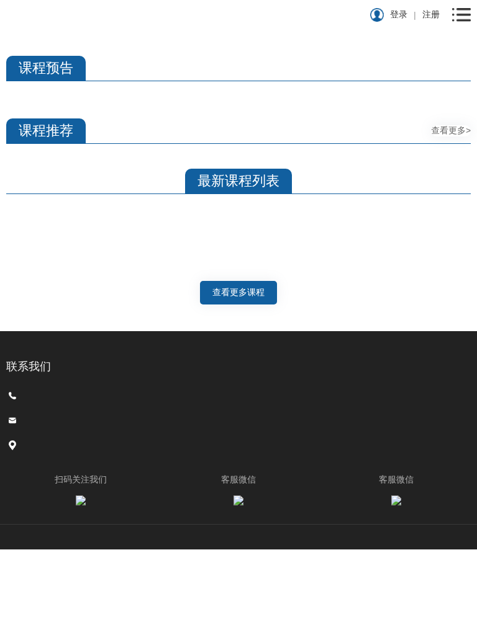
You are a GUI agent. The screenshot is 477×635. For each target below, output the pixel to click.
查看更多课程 (238, 292)
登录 (398, 14)
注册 (431, 14)
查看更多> (451, 130)
